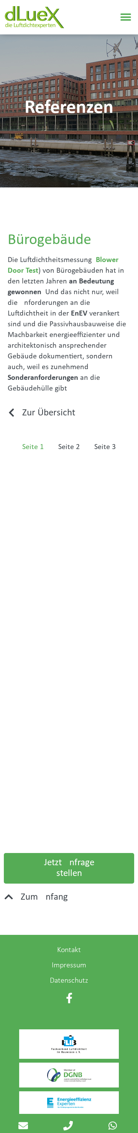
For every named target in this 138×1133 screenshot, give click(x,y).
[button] (125, 17)
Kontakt (69, 950)
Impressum (69, 965)
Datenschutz (69, 981)
